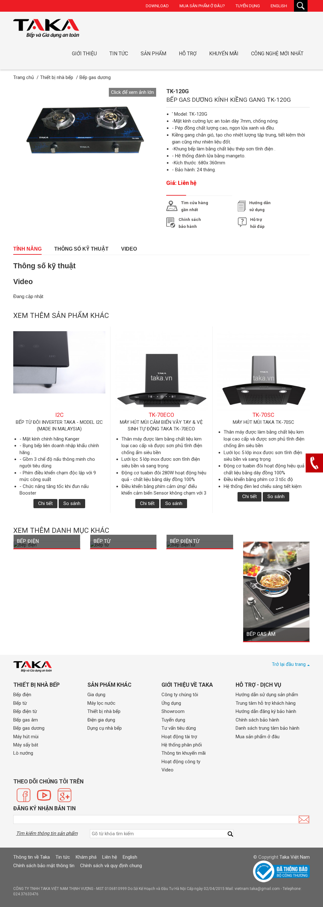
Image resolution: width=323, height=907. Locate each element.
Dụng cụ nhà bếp (104, 728)
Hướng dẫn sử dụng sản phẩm (267, 694)
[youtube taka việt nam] (44, 795)
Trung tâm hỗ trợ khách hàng (266, 703)
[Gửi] (304, 819)
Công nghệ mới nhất (277, 54)
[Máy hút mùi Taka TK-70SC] (263, 371)
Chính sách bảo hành (257, 720)
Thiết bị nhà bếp (103, 711)
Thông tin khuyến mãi (184, 753)
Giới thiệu (84, 54)
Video (129, 249)
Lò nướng (23, 753)
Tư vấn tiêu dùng (179, 728)
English (279, 5)
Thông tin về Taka (31, 857)
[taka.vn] (32, 666)
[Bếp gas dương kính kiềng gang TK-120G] (46, 28)
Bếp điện (22, 694)
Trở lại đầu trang (289, 664)
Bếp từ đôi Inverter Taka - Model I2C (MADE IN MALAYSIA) (59, 425)
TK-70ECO (161, 414)
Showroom (173, 711)
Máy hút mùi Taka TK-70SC (263, 422)
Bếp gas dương (28, 728)
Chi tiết (45, 503)
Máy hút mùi (25, 737)
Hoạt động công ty (181, 761)
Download (157, 5)
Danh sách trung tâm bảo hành (267, 728)
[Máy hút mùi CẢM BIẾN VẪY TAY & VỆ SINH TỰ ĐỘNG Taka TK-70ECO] (161, 371)
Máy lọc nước (101, 703)
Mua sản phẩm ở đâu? (202, 5)
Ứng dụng (171, 703)
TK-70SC (263, 414)
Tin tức (118, 54)
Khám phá (86, 857)
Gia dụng (96, 694)
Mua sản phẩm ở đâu (257, 737)
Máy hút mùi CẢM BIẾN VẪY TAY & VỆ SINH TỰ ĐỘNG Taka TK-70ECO (161, 425)
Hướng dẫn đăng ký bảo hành (266, 711)
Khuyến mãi (223, 54)
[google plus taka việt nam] (64, 795)
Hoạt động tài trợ (179, 737)
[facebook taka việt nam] (23, 795)
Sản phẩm (153, 54)
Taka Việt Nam (294, 857)
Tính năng (27, 249)
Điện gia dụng (101, 720)
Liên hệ (109, 857)
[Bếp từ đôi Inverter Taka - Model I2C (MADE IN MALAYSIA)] (59, 371)
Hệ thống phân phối (182, 745)
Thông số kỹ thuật (81, 249)
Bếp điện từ (25, 711)
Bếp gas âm (25, 720)
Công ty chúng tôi (180, 694)
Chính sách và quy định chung (111, 865)
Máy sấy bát (25, 745)
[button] (132, 92)
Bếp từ (20, 703)
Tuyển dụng (248, 5)
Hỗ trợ (188, 54)
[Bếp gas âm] (276, 591)
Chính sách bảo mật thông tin (43, 865)
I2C (59, 414)
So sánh (71, 503)
